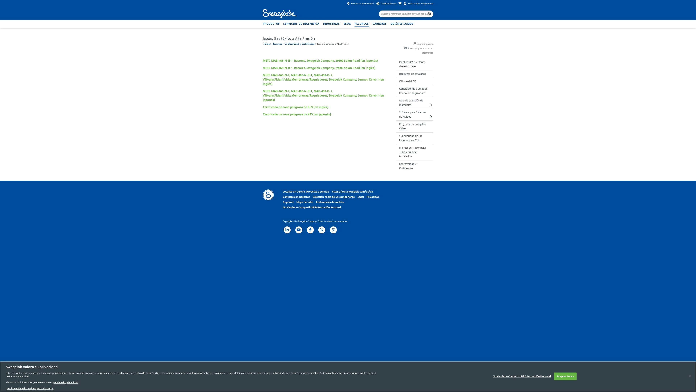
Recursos (362, 24)
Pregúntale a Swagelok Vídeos (412, 126)
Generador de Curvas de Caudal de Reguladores (413, 91)
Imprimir (288, 202)
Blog (347, 24)
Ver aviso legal (45, 388)
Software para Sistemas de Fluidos (412, 115)
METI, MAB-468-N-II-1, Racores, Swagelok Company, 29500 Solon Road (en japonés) (320, 61)
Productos (271, 24)
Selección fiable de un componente (334, 197)
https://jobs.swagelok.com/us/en (352, 192)
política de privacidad (65, 382)
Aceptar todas (565, 376)
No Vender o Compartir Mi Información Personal (312, 207)
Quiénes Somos (401, 24)
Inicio (267, 44)
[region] (348, 376)
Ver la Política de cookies (21, 388)
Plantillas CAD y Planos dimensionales (412, 64)
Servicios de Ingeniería (301, 24)
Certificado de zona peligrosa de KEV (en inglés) (295, 107)
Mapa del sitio (304, 202)
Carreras (379, 24)
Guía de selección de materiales (411, 103)
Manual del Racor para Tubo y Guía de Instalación (412, 152)
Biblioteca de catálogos (412, 74)
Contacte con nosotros (296, 197)
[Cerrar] (690, 376)
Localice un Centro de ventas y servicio (306, 192)
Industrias (331, 24)
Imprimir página (425, 44)
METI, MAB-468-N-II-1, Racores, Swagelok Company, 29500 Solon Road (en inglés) (319, 68)
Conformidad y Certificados (299, 44)
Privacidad (373, 197)
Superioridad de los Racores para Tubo (410, 138)
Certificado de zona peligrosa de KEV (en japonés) (297, 114)
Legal (360, 197)
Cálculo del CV (407, 81)
